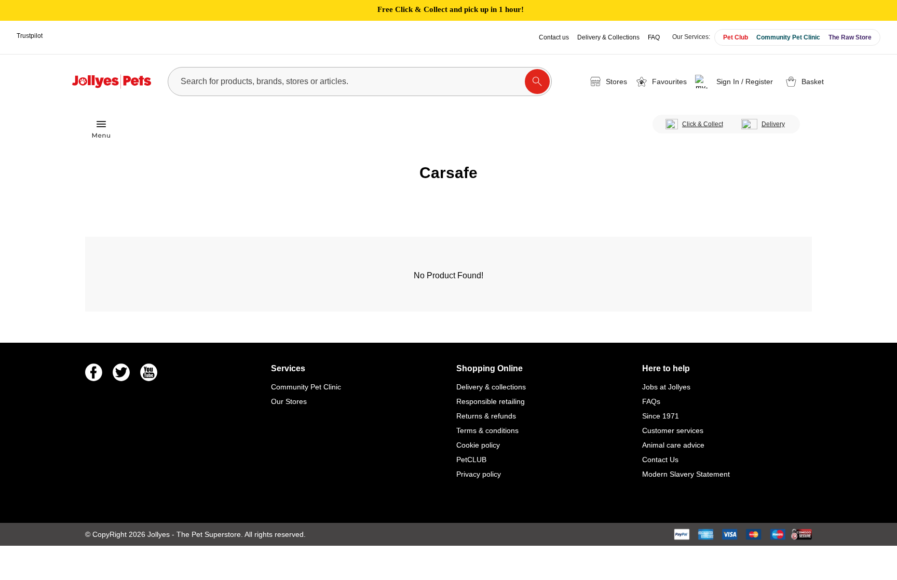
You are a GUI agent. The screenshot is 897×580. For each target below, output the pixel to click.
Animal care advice (673, 445)
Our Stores (289, 401)
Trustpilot (30, 35)
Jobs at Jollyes (666, 387)
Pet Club (735, 37)
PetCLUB (471, 459)
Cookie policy (478, 445)
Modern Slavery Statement (686, 474)
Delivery (773, 124)
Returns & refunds (486, 416)
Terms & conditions (487, 430)
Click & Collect (702, 124)
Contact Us (660, 459)
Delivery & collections (491, 387)
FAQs (651, 401)
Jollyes (159, 534)
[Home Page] (111, 81)
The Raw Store (850, 37)
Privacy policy (478, 474)
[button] (736, 81)
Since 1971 (660, 416)
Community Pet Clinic (788, 37)
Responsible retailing (490, 401)
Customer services (672, 430)
